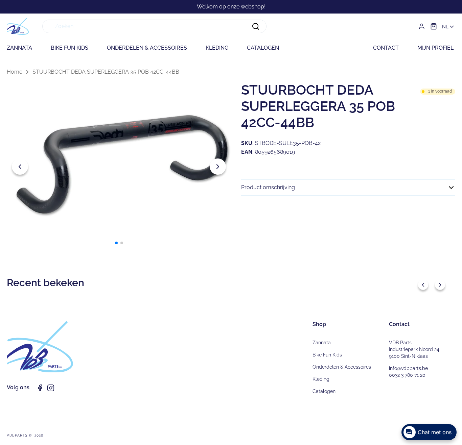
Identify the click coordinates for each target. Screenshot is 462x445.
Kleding (321, 379)
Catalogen (324, 391)
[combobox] (154, 26)
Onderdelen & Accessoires (342, 367)
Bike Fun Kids (327, 354)
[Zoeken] (256, 26)
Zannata (322, 342)
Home (14, 72)
